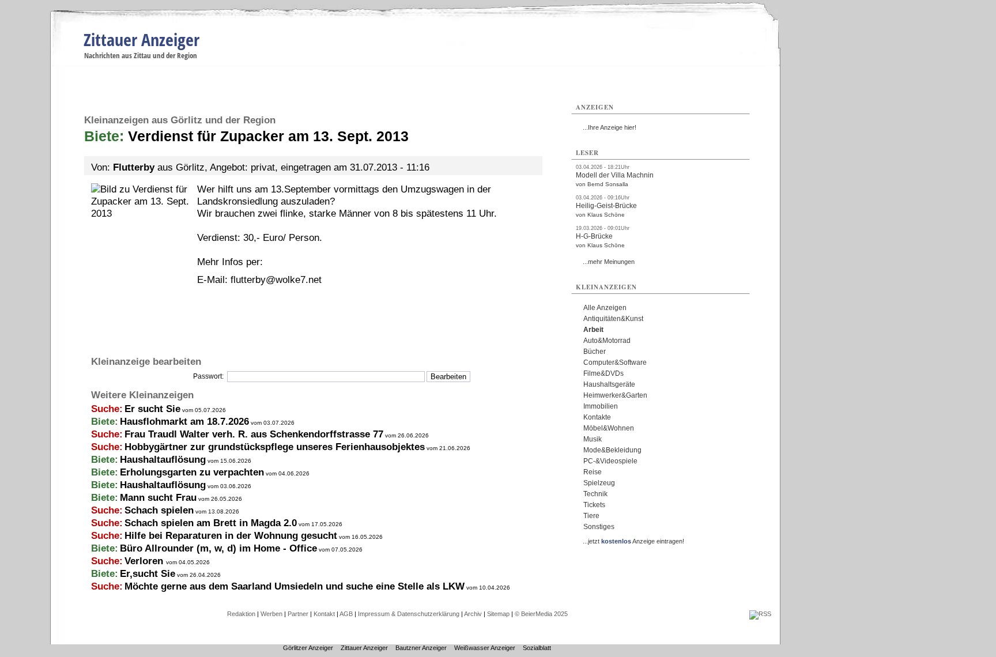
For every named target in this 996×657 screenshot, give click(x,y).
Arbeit (593, 330)
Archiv (473, 613)
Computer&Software (615, 362)
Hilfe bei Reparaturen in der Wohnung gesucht (230, 535)
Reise (592, 472)
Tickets (594, 505)
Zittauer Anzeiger (141, 39)
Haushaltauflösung (163, 459)
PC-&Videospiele (610, 461)
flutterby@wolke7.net (276, 279)
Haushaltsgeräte (609, 384)
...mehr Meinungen (609, 262)
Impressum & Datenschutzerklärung (408, 613)
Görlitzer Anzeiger (308, 647)
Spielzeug (599, 483)
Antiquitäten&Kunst (613, 319)
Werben (271, 613)
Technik (595, 494)
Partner (298, 613)
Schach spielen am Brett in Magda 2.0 (210, 523)
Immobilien (600, 406)
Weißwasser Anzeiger (484, 647)
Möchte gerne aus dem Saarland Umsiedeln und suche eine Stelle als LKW (294, 586)
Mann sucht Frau (158, 497)
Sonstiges (598, 527)
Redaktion (241, 613)
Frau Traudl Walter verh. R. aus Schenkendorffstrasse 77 (253, 434)
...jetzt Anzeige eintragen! (633, 541)
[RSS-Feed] (760, 613)
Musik (592, 439)
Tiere (591, 516)
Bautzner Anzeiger (421, 647)
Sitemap (498, 613)
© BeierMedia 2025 (541, 613)
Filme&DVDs (603, 373)
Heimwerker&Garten (615, 395)
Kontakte (597, 417)
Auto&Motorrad (607, 340)
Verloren (145, 561)
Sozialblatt (537, 647)
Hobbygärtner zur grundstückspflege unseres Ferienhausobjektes (274, 446)
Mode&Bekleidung (612, 450)
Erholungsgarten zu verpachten (192, 472)
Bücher (594, 351)
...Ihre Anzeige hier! (609, 127)
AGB (346, 613)
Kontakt (324, 613)
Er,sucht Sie (147, 573)
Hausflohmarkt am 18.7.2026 (184, 421)
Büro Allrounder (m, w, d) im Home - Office (218, 548)
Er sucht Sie (152, 408)
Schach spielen (159, 510)
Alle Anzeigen (605, 308)
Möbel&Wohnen (608, 428)
